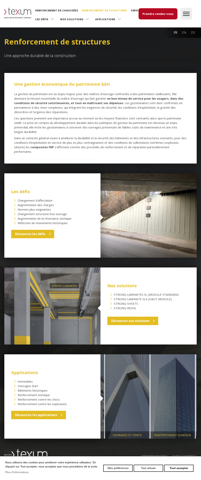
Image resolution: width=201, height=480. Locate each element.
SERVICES (137, 10)
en (184, 32)
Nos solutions (71, 19)
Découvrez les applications (36, 415)
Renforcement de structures (104, 10)
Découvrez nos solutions (130, 321)
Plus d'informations (17, 472)
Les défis (41, 19)
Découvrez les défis (30, 234)
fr (175, 32)
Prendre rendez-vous (158, 14)
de (193, 32)
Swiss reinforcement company (26, 454)
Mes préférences (118, 468)
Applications (105, 19)
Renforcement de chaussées (56, 10)
